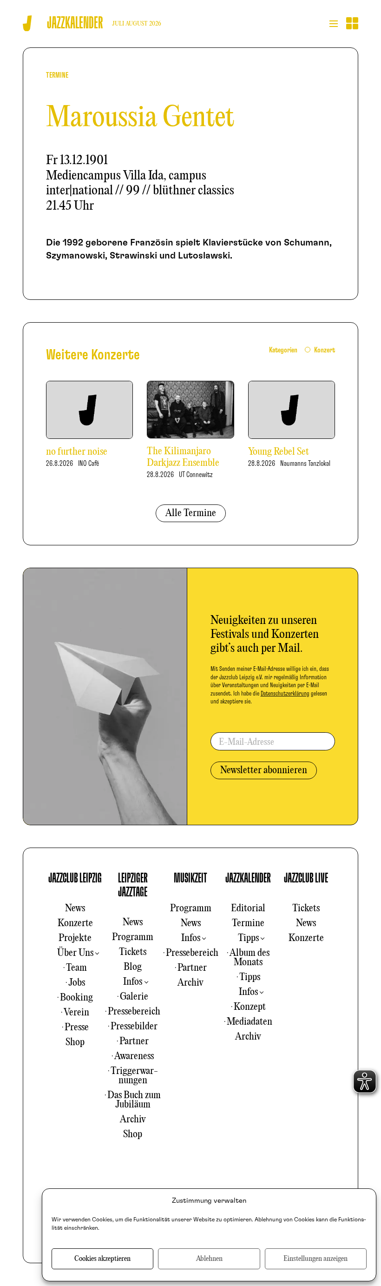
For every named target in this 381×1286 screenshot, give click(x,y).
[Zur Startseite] (27, 23)
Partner (134, 1041)
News (75, 908)
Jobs (76, 982)
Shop (75, 1042)
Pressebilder (134, 1026)
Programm (132, 937)
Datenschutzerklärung (285, 693)
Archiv (133, 1119)
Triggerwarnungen (134, 1076)
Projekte (75, 938)
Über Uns (75, 953)
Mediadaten (249, 1021)
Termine (248, 923)
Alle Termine (190, 513)
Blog (133, 967)
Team (76, 968)
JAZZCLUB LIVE (306, 878)
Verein (76, 1012)
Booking (76, 997)
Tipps (248, 938)
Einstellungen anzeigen (315, 1259)
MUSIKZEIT (190, 878)
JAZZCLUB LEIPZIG (75, 878)
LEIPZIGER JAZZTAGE (133, 885)
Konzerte (75, 923)
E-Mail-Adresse (246, 742)
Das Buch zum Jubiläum (134, 1100)
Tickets (132, 952)
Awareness (134, 1056)
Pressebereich (134, 1011)
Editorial (248, 908)
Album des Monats (249, 958)
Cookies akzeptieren (102, 1259)
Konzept (250, 1007)
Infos (132, 982)
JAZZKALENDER (248, 878)
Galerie (134, 996)
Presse (77, 1027)
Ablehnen (209, 1259)
